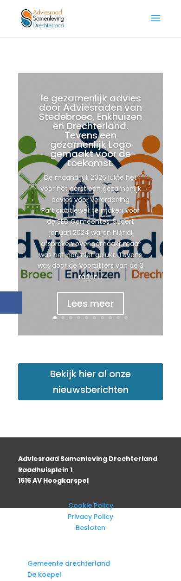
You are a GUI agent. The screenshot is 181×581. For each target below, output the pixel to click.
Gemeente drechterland (68, 563)
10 (126, 317)
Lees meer (90, 303)
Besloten (90, 527)
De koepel (44, 574)
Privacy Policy (90, 516)
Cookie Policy (90, 505)
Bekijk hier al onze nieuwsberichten (90, 381)
